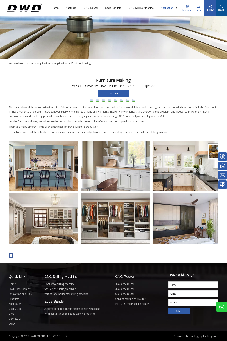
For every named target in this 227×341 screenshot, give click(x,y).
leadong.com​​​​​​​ (210, 336)
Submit (180, 311)
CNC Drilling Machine (141, 7)
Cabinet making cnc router (130, 298)
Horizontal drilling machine (59, 284)
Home (55, 7)
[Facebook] (11, 255)
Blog (11, 313)
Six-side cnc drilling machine (60, 289)
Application (167, 7)
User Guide (15, 308)
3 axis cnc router (124, 284)
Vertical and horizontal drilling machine (66, 294)
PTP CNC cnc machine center (132, 303)
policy (12, 323)
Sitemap (179, 336)
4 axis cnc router (124, 289)
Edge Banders (113, 7)
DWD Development (20, 289)
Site (153, 86)
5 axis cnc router (124, 294)
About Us (71, 7)
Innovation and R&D (20, 294)
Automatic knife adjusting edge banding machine (72, 308)
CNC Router (91, 7)
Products (14, 298)
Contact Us (15, 318)
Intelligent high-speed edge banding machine (69, 313)
